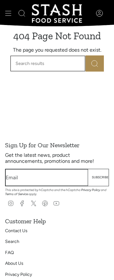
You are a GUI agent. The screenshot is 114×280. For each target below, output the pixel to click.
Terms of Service (16, 194)
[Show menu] (8, 13)
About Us (14, 263)
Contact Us (16, 230)
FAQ (9, 252)
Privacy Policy (90, 190)
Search (12, 241)
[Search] (95, 63)
